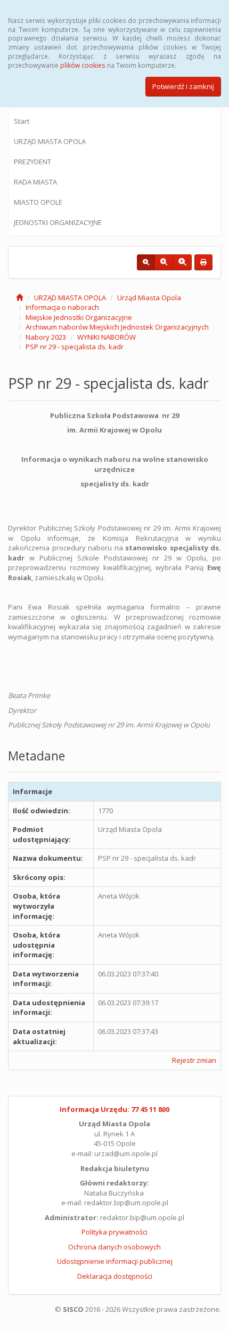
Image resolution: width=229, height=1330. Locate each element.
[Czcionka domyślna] (146, 262)
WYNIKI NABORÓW (106, 337)
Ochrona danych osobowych (114, 1247)
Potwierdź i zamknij (183, 86)
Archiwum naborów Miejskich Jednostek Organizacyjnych (117, 327)
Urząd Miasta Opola (149, 297)
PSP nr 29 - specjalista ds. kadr (75, 346)
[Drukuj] (203, 262)
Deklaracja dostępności (114, 1276)
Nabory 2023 (46, 337)
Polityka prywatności (114, 1232)
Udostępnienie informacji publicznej (115, 1261)
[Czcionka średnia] (163, 262)
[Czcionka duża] (182, 262)
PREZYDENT (32, 161)
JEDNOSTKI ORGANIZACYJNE (58, 222)
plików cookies (82, 65)
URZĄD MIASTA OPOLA (50, 141)
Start (21, 121)
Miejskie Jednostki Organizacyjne (79, 317)
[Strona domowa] (19, 297)
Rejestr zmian (194, 1060)
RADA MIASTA (35, 182)
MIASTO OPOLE (38, 202)
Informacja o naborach (62, 307)
